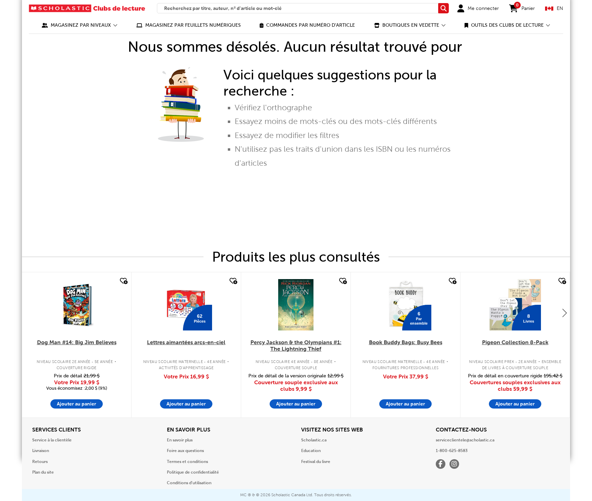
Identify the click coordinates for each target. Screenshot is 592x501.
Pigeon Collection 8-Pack (515, 342)
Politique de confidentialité (193, 472)
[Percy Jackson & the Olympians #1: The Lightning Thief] (295, 304)
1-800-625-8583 (452, 450)
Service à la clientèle (52, 440)
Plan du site (43, 472)
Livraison (40, 450)
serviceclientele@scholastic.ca (465, 440)
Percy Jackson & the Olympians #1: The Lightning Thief (296, 345)
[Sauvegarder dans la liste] (123, 281)
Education (311, 450)
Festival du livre (315, 461)
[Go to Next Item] (564, 312)
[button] (80, 25)
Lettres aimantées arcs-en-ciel (186, 342)
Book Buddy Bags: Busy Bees (405, 342)
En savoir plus (180, 440)
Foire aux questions (185, 450)
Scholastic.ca (313, 440)
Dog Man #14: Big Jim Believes (76, 342)
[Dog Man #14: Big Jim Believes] (76, 304)
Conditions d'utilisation (189, 482)
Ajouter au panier (76, 403)
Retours (40, 461)
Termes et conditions (187, 461)
